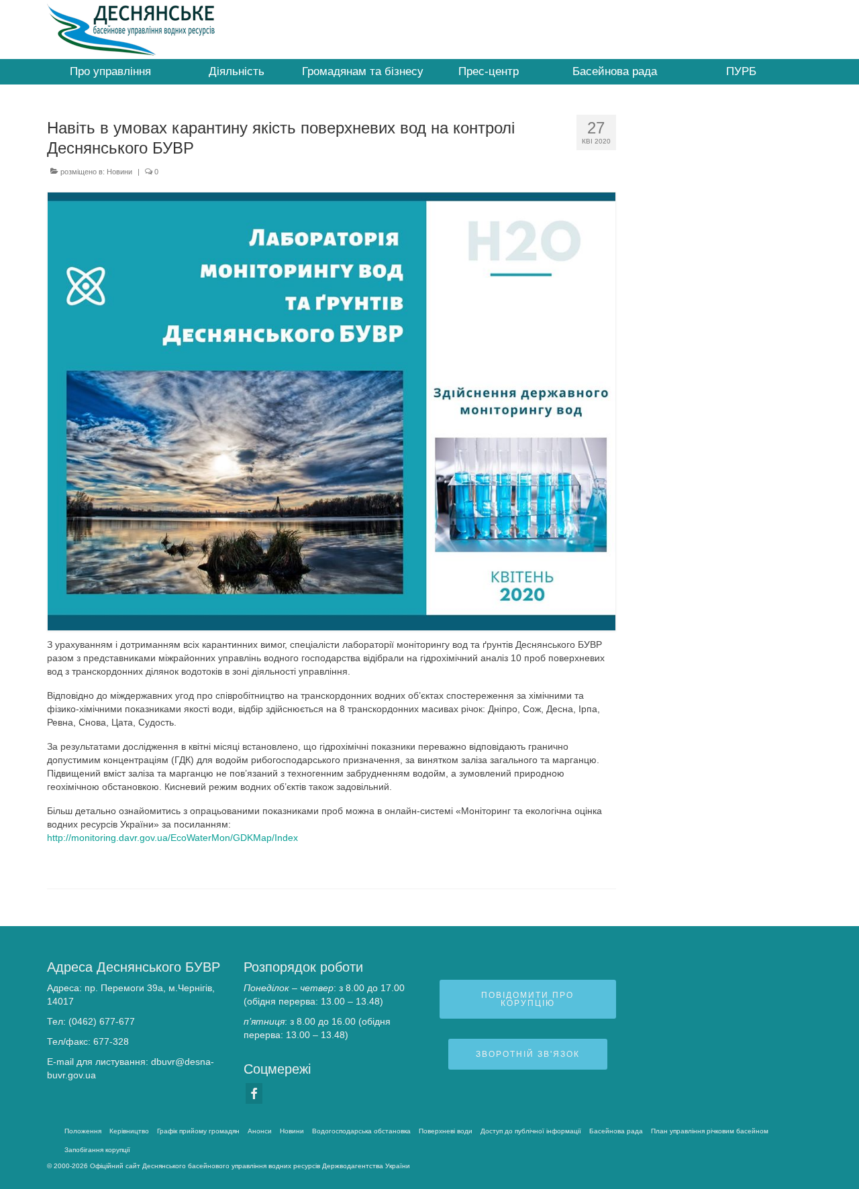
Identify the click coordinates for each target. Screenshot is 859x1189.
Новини (119, 172)
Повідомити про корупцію (527, 999)
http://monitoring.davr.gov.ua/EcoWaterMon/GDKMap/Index (172, 837)
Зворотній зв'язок (528, 1054)
